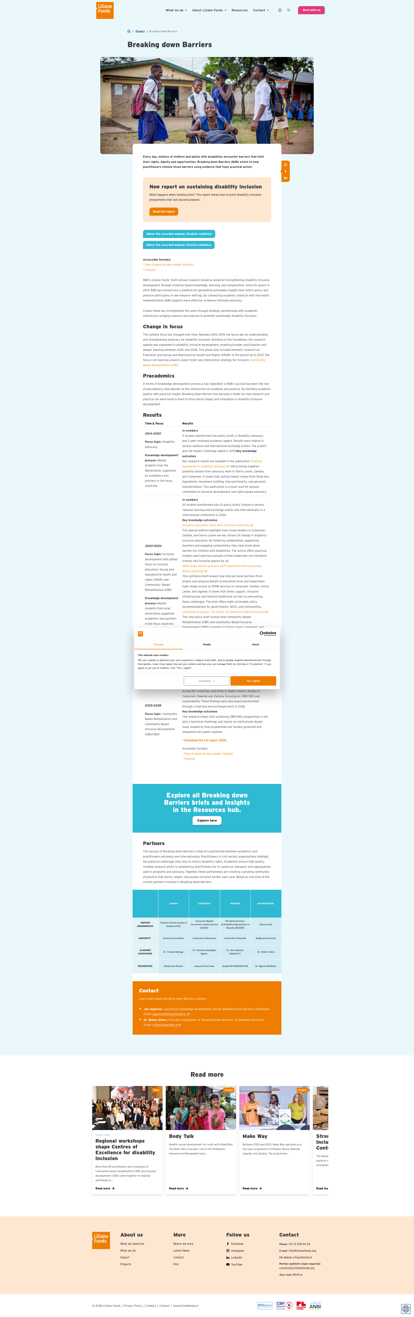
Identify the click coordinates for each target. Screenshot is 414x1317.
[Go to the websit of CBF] (265, 1306)
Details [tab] (207, 644)
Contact (164, 1305)
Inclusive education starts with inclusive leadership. (216, 525)
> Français (149, 269)
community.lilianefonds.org (296, 1268)
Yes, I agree (253, 680)
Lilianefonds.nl (302, 1257)
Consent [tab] (158, 644)
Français (189, 758)
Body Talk (181, 1136)
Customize (205, 680)
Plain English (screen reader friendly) (208, 753)
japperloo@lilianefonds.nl (169, 1014)
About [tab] (255, 644)
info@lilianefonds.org (302, 1250)
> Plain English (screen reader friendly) (168, 264)
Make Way (255, 1136)
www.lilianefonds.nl (185, 1305)
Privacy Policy (133, 1305)
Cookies (151, 1305)
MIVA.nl (298, 1274)
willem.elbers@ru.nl (165, 1025)
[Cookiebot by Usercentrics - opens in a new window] (262, 633)
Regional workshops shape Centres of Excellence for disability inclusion (125, 1149)
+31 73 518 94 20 (299, 1244)
